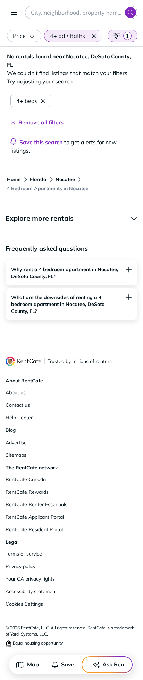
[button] (93, 36)
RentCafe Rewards (27, 492)
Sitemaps (16, 455)
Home (14, 179)
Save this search (41, 142)
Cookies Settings (24, 604)
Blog (11, 430)
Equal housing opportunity (37, 643)
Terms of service (24, 554)
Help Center (19, 417)
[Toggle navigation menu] (14, 12)
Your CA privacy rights (30, 579)
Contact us (18, 405)
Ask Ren (113, 664)
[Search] (130, 12)
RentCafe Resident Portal (34, 529)
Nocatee (65, 179)
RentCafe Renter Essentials (36, 504)
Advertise (16, 442)
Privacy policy (20, 566)
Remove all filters (41, 122)
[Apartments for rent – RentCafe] (24, 361)
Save (67, 664)
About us (16, 392)
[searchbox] (81, 12)
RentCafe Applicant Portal (35, 517)
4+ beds (26, 100)
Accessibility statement (31, 591)
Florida (38, 179)
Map (33, 664)
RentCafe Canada (26, 479)
